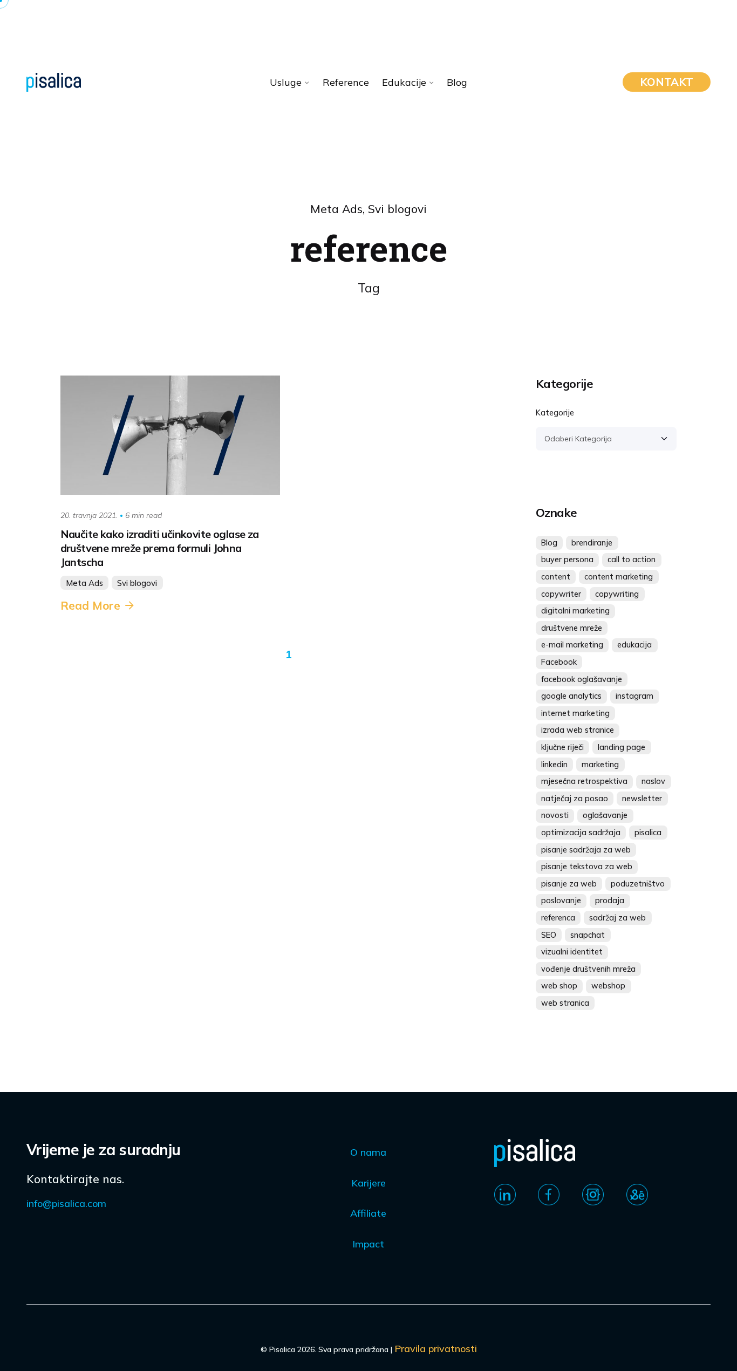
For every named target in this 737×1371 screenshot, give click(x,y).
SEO (548, 935)
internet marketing (575, 713)
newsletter (642, 798)
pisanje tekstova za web (586, 866)
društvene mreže (571, 628)
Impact (368, 1244)
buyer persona (567, 559)
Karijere (368, 1183)
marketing (600, 764)
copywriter (561, 594)
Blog (549, 543)
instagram (634, 696)
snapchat (587, 935)
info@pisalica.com (66, 1203)
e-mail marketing (572, 645)
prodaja (609, 900)
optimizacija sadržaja (580, 832)
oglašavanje (605, 815)
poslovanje (561, 900)
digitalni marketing (575, 611)
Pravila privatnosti (435, 1348)
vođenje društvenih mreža (588, 969)
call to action (632, 559)
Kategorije (555, 413)
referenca (558, 918)
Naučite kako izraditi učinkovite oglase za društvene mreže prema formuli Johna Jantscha (159, 548)
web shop (559, 986)
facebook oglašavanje (581, 679)
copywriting (617, 594)
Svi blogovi (397, 209)
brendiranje (591, 543)
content (555, 577)
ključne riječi (562, 747)
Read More (90, 605)
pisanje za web (569, 884)
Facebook (559, 662)
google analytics (571, 696)
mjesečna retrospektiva (584, 781)
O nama (368, 1152)
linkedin (554, 764)
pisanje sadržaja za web (586, 850)
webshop (608, 986)
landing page (621, 747)
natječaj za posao (574, 798)
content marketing (618, 577)
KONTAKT (666, 81)
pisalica (647, 832)
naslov (653, 781)
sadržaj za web (617, 918)
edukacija (634, 645)
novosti (555, 815)
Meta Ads (336, 209)
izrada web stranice (577, 730)
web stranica (565, 1003)
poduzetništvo (638, 884)
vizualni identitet (572, 952)
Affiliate (368, 1213)
